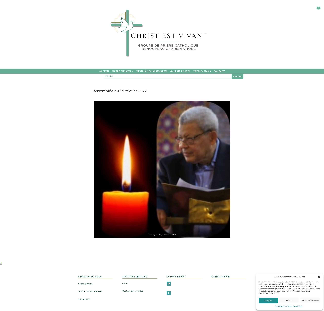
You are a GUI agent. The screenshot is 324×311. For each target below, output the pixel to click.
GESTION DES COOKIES (283, 306)
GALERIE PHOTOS (180, 71)
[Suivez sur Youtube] (318, 8)
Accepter (268, 300)
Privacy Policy (297, 306)
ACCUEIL (104, 71)
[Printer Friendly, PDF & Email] (1, 263)
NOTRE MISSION (121, 71)
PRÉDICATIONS (202, 71)
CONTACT (219, 71)
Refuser (288, 300)
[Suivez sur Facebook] (169, 293)
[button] (319, 276)
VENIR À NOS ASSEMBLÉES (152, 71)
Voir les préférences (310, 300)
